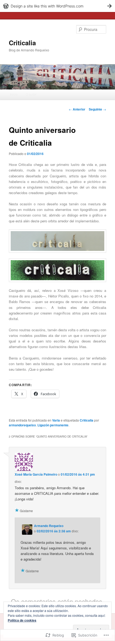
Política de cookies (22, 620)
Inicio (14, 94)
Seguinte (97, 109)
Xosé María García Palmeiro (36, 474)
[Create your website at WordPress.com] (57, 6)
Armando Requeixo (48, 525)
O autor (31, 94)
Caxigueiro (58, 175)
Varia (56, 420)
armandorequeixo (22, 425)
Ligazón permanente (52, 425)
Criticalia (22, 42)
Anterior (77, 109)
